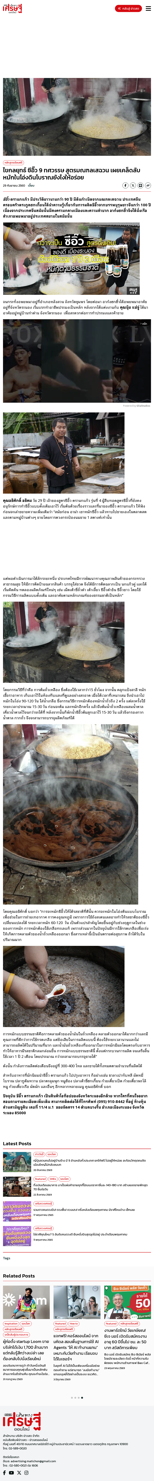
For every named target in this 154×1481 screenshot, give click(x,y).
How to (74, 1324)
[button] (72, 1398)
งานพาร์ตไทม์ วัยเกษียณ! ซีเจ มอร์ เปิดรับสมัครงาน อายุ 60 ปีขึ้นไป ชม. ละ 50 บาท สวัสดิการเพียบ (125, 1339)
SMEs (53, 1179)
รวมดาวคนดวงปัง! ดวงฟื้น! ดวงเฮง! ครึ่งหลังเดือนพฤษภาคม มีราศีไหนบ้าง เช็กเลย (84, 1209)
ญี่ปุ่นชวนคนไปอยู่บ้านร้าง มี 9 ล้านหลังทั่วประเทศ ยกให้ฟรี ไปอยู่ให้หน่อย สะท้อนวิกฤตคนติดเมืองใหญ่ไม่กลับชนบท (89, 1162)
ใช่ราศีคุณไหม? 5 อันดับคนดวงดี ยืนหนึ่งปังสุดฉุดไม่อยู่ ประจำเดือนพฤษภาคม (80, 1234)
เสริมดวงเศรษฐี (43, 1204)
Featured (40, 1179)
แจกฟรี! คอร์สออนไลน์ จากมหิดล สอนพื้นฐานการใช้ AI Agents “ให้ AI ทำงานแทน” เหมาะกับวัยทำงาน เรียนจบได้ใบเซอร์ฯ (76, 1347)
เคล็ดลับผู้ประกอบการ (16, 1335)
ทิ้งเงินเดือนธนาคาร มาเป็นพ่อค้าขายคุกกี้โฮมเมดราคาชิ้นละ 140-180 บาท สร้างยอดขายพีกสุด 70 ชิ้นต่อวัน (90, 1187)
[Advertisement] (78, 46)
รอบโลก (52, 1154)
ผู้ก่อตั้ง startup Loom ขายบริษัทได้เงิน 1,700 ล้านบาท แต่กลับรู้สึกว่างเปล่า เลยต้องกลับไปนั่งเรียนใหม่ (26, 1350)
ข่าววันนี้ (39, 1154)
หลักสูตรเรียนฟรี (13, 163)
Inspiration (11, 1324)
